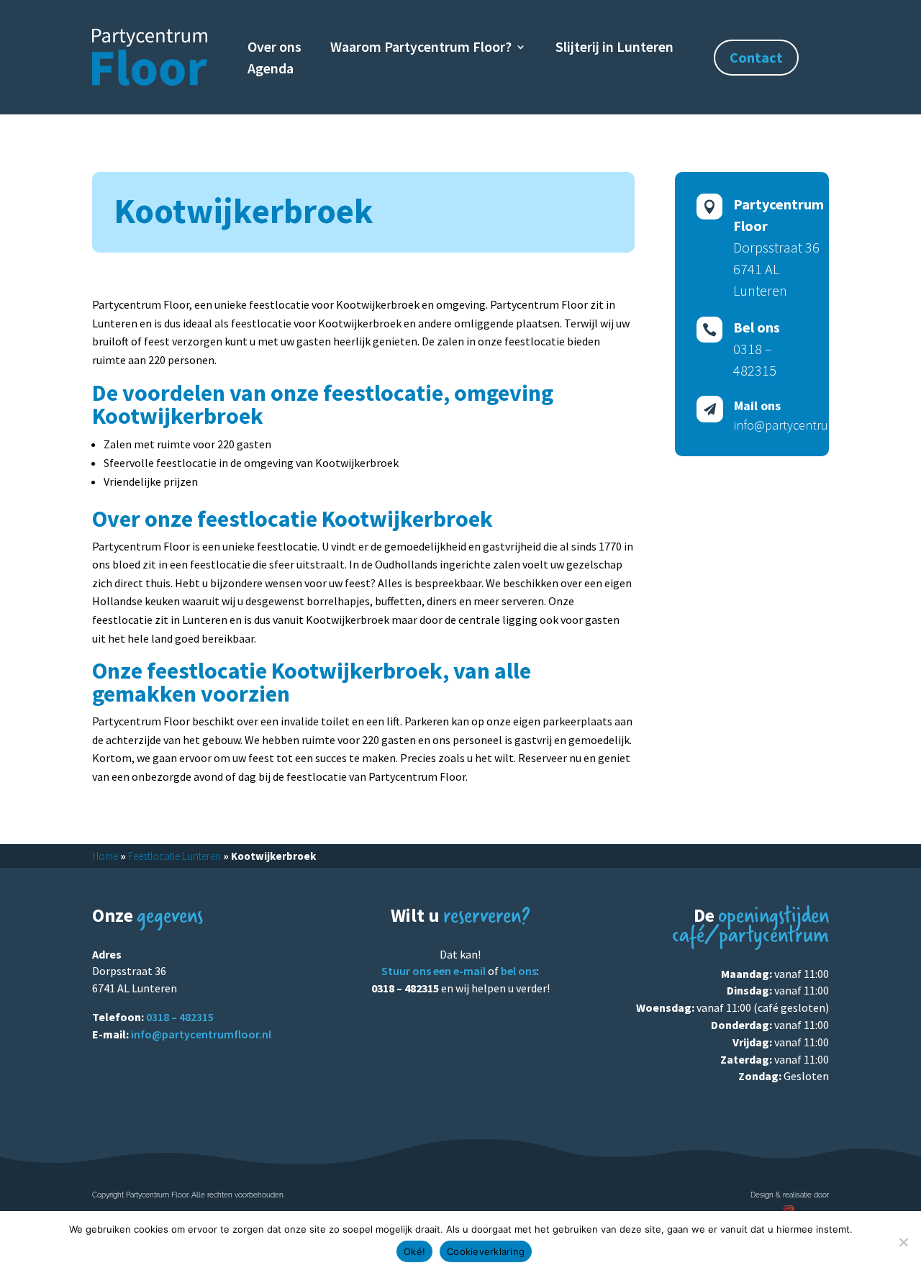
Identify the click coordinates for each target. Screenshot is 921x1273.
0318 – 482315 (180, 1017)
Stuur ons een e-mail (433, 971)
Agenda (271, 70)
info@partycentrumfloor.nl (201, 1034)
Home (105, 856)
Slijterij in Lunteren (614, 48)
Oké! (414, 1251)
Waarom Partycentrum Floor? (421, 48)
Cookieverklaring (486, 1251)
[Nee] (903, 1242)
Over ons (274, 48)
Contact (756, 57)
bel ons (519, 971)
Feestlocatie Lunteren (174, 856)
